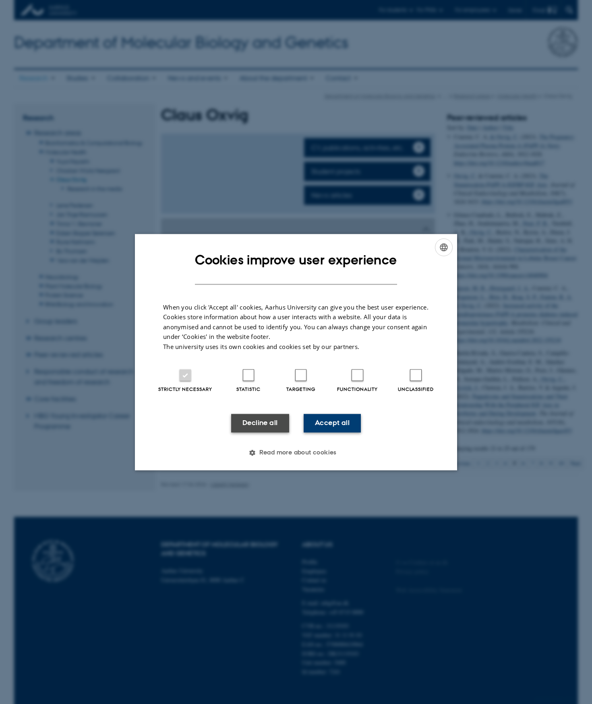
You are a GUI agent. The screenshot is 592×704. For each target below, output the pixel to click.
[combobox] (444, 247)
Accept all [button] (332, 423)
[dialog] (296, 352)
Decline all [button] (259, 423)
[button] (296, 452)
